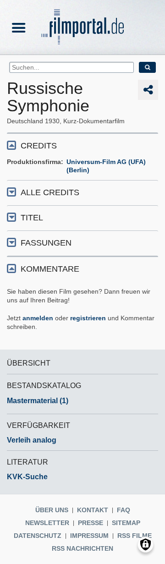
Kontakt (92, 510)
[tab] (82, 145)
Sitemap (126, 522)
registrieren (88, 318)
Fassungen (46, 242)
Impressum (89, 535)
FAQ (123, 510)
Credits (39, 145)
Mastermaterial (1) (37, 401)
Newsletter (47, 522)
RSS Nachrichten (82, 548)
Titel (32, 217)
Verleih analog (31, 440)
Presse (90, 522)
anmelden (37, 318)
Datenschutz (37, 535)
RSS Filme (134, 535)
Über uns (51, 510)
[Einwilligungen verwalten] (146, 545)
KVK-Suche (27, 477)
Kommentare (50, 269)
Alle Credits (50, 192)
